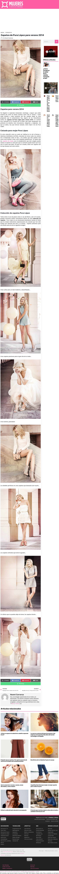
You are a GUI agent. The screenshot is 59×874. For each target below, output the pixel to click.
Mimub (2, 842)
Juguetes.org (39, 833)
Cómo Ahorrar (39, 839)
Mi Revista (38, 842)
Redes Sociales (16, 837)
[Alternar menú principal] (56, 4)
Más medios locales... (53, 842)
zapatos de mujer (8, 141)
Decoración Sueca (5, 832)
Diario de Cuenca (52, 837)
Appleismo (15, 832)
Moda (2, 32)
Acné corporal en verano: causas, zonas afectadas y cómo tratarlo (12, 785)
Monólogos (38, 835)
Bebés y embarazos (29, 832)
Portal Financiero (40, 840)
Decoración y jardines (6, 840)
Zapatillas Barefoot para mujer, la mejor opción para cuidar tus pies (44, 785)
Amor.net (26, 833)
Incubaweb (15, 833)
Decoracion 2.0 (4, 828)
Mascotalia (38, 837)
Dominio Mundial (40, 830)
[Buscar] (56, 41)
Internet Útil (15, 840)
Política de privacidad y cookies (51, 850)
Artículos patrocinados (39, 819)
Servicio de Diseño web (51, 819)
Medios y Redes (53, 817)
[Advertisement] (29, 20)
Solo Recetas (27, 828)
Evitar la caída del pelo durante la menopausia (13, 810)
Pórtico (2, 844)
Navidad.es (39, 832)
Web (12, 703)
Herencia (50, 840)
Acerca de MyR (54, 821)
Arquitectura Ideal (5, 833)
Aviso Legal (41, 850)
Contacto (47, 821)
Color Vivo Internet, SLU (8, 851)
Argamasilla (50, 832)
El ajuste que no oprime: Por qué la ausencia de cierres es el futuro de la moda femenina (49, 103)
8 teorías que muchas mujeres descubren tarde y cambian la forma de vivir (44, 810)
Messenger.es (16, 830)
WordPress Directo (17, 835)
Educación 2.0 (39, 828)
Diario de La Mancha (53, 839)
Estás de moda (27, 830)
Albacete (50, 828)
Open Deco (3, 830)
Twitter (17, 703)
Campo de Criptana (52, 833)
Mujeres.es (26, 837)
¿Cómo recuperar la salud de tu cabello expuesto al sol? (14, 734)
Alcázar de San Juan (53, 830)
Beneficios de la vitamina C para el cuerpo (42, 760)
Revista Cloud (16, 839)
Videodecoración (5, 835)
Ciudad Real (51, 835)
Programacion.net (17, 828)
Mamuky (26, 835)
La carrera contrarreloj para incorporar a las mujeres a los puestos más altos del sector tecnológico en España (43, 735)
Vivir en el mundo (28, 839)
